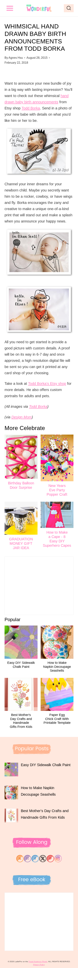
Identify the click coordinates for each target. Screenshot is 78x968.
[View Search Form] (69, 8)
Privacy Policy (38, 965)
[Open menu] (9, 8)
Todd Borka (31, 108)
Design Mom (21, 417)
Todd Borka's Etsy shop (47, 384)
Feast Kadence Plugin (38, 962)
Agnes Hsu (16, 57)
